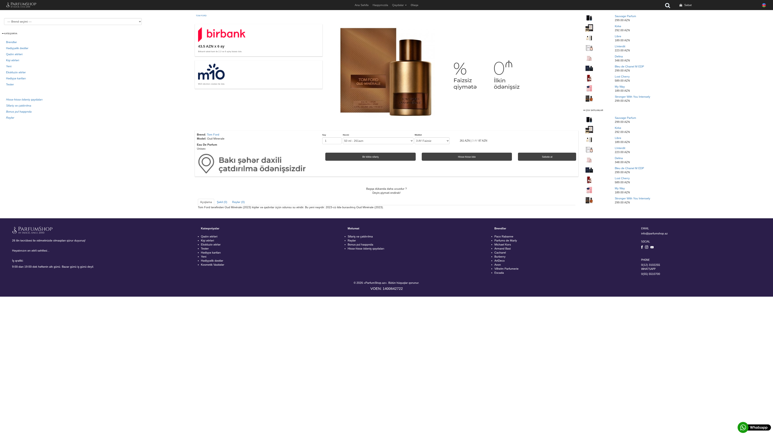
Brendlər (11, 42)
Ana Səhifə (362, 5)
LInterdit (620, 46)
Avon (497, 264)
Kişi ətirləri (12, 60)
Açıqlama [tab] (206, 202)
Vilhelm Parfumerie (506, 268)
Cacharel (500, 252)
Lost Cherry (622, 76)
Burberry (499, 256)
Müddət (418, 135)
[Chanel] (589, 68)
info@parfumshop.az (654, 233)
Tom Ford (201, 15)
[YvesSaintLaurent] (589, 37)
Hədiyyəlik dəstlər (17, 48)
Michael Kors (502, 244)
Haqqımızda (380, 5)
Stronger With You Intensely (632, 96)
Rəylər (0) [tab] (238, 202)
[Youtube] (652, 247)
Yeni (8, 66)
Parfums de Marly (505, 240)
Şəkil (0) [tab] (222, 202)
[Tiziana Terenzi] (589, 27)
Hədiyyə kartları (16, 78)
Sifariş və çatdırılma (360, 236)
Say (324, 135)
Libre (618, 36)
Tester (10, 84)
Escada (499, 272)
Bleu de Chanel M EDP (629, 66)
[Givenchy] (589, 48)
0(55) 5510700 (650, 274)
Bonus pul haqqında (360, 244)
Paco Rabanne (503, 236)
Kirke (618, 26)
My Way (620, 86)
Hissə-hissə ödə (467, 156)
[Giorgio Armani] (589, 88)
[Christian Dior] (589, 17)
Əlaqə (414, 5)
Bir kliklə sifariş (370, 156)
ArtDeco (499, 260)
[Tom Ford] (589, 78)
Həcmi (346, 135)
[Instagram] (646, 247)
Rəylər (352, 240)
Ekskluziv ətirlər (16, 72)
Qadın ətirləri (14, 54)
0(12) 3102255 (650, 264)
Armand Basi (502, 248)
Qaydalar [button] (398, 5)
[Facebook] (642, 247)
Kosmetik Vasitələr (212, 264)
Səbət (687, 5)
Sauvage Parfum (625, 16)
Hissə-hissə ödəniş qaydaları (366, 248)
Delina (619, 56)
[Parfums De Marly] (589, 58)
